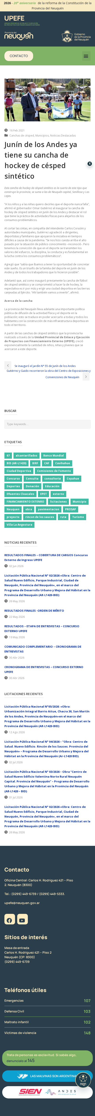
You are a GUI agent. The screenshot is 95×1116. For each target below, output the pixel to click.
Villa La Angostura (19, 525)
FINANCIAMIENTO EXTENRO (25, 501)
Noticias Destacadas (63, 135)
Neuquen (13, 509)
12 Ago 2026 (17, 732)
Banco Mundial (53, 455)
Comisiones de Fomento (54, 471)
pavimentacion (48, 509)
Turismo (78, 517)
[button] (86, 56)
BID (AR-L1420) (16, 463)
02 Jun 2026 (16, 566)
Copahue (73, 478)
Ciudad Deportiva (19, 471)
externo (58, 494)
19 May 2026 (17, 637)
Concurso (13, 478)
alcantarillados (26, 455)
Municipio (79, 501)
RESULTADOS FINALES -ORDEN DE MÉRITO (34, 611)
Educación (52, 486)
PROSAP (70, 509)
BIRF (35, 463)
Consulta (32, 478)
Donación (32, 486)
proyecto (13, 517)
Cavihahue (62, 463)
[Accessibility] (83, 1080)
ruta (63, 517)
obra (28, 509)
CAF (46, 463)
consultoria (52, 478)
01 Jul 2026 (16, 797)
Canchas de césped (22, 135)
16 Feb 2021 (17, 130)
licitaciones (58, 501)
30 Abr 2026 (16, 658)
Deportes (13, 486)
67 (8, 455)
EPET (43, 494)
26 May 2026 (17, 601)
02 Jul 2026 (16, 762)
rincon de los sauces (39, 517)
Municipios (42, 135)
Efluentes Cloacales (20, 494)
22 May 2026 (17, 617)
